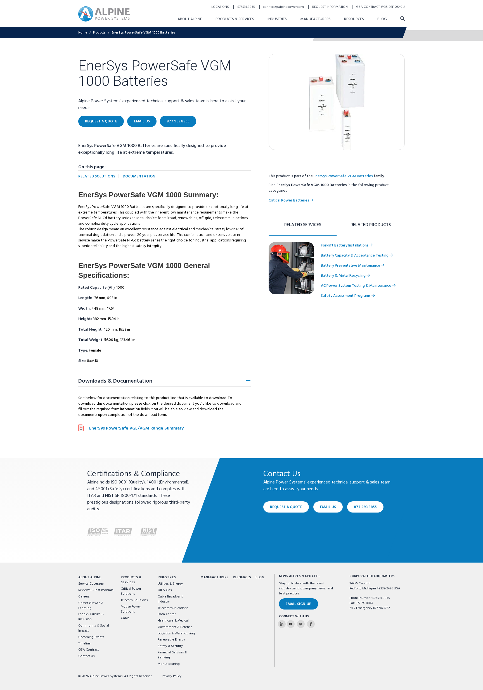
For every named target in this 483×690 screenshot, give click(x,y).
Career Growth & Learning (90, 605)
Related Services (302, 225)
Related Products (371, 225)
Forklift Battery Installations (345, 245)
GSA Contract (88, 650)
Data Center (167, 614)
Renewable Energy (171, 639)
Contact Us (86, 656)
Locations (220, 7)
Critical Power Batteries (289, 200)
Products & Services (235, 19)
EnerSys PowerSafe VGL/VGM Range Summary (136, 428)
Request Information (330, 7)
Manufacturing (169, 664)
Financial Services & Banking (172, 655)
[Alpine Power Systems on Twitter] (301, 624)
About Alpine (189, 19)
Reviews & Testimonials (95, 590)
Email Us (142, 121)
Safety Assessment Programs (346, 296)
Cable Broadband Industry (170, 599)
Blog (382, 19)
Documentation (139, 176)
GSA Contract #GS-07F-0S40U (380, 7)
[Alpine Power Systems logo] (104, 13)
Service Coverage (91, 584)
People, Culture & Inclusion (91, 616)
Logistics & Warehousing (176, 633)
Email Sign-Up (298, 604)
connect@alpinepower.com (284, 7)
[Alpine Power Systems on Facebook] (311, 624)
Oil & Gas (165, 590)
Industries (277, 19)
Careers (84, 596)
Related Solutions (96, 176)
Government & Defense (175, 627)
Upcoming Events (91, 637)
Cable (125, 618)
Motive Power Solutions (131, 609)
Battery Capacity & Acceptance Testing (355, 255)
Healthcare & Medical (173, 620)
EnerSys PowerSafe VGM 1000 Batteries (143, 32)
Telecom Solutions (134, 600)
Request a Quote (101, 121)
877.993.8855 (246, 7)
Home (82, 32)
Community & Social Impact (93, 628)
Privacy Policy (171, 676)
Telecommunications (173, 608)
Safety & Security (170, 646)
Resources (354, 19)
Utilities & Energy (170, 584)
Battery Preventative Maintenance (351, 265)
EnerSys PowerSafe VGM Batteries (343, 176)
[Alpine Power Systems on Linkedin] (282, 624)
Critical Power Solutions (131, 591)
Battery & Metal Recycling (343, 275)
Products (99, 32)
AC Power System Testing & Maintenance (356, 286)
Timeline (84, 643)
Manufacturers (315, 19)
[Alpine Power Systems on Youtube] (291, 624)
